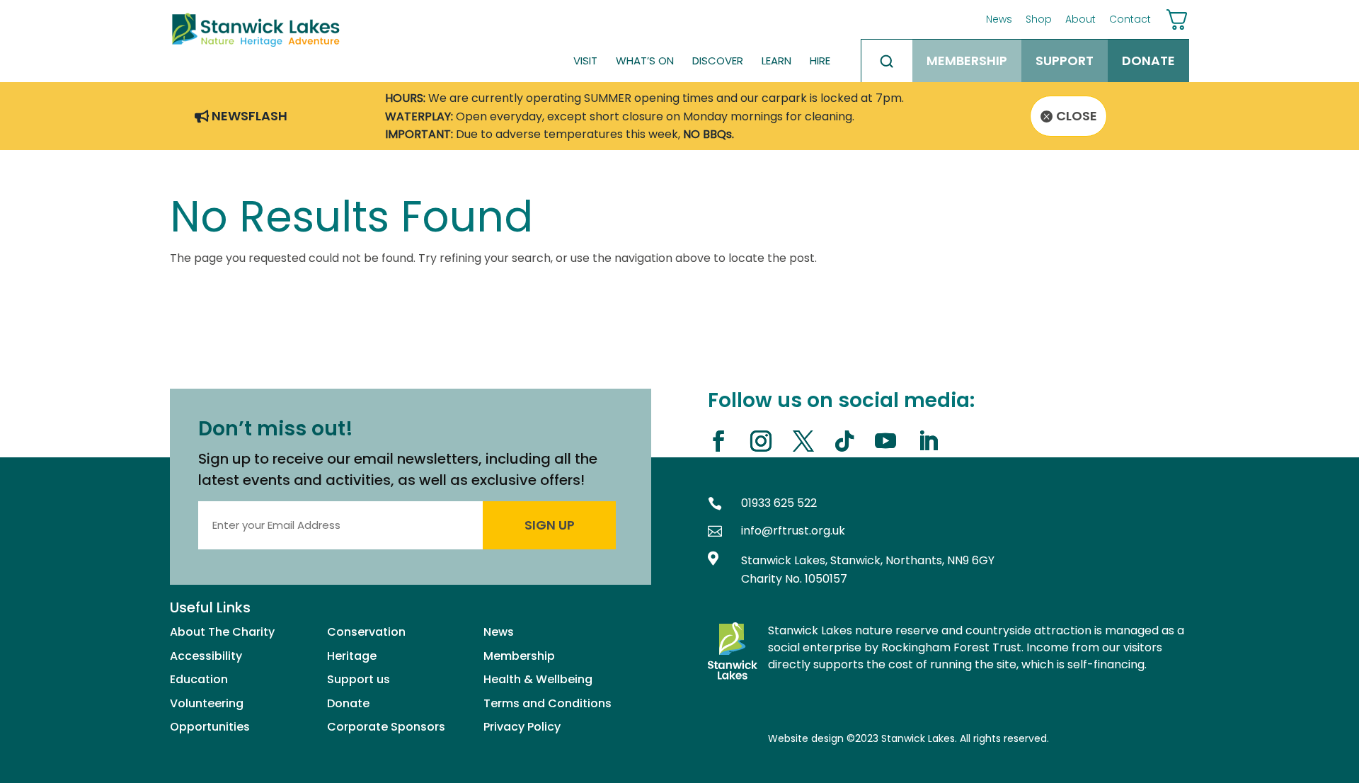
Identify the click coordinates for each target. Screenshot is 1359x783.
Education (199, 679)
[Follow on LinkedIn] (933, 441)
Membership (967, 60)
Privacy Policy (522, 727)
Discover (717, 60)
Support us (358, 679)
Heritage (352, 656)
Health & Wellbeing (537, 679)
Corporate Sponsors (386, 727)
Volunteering (206, 703)
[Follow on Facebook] (724, 441)
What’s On (645, 60)
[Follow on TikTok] (849, 441)
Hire (820, 60)
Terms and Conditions (547, 703)
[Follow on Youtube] (891, 441)
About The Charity (222, 632)
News (999, 19)
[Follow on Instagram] (766, 441)
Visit (585, 60)
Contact (1130, 19)
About (1080, 19)
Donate (1148, 60)
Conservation (366, 632)
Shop (1039, 19)
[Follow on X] (809, 441)
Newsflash (249, 116)
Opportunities (210, 727)
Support (1065, 60)
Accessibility (206, 656)
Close (1076, 116)
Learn (776, 60)
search (886, 60)
